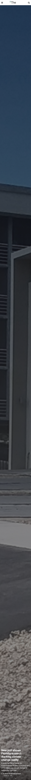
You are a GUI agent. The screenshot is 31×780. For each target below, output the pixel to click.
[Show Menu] (2, 2)
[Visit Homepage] (15, 2)
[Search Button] (29, 2)
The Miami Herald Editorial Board (12, 773)
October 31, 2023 (8, 775)
